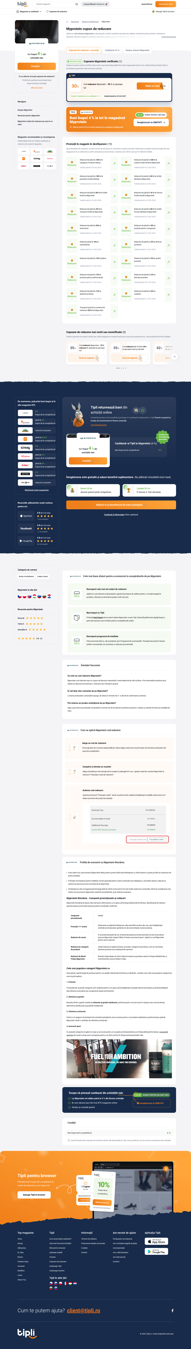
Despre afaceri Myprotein (137, 50)
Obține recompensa (102, 1202)
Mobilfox (21, 1271)
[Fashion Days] (50, 166)
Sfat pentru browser (57, 1248)
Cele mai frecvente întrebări (60, 1243)
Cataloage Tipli (55, 1266)
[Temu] (23, 159)
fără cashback (121, 514)
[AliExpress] (50, 159)
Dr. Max (21, 1252)
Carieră (84, 1252)
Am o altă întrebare (120, 1252)
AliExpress (22, 1248)
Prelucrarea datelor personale (93, 1243)
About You (22, 1280)
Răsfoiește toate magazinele (37, 490)
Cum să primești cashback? (60, 1239)
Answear (21, 1266)
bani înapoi (98, 617)
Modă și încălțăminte (90, 22)
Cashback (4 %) (112, 50)
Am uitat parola (119, 1257)
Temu (20, 1239)
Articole (52, 1257)
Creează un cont (165, 4)
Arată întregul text (169, 37)
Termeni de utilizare (89, 1239)
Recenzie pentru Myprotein (29, 116)
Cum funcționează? (99, 425)
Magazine (75, 22)
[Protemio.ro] (23, 151)
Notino (20, 1257)
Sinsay (20, 1243)
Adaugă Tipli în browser (34, 1195)
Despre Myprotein (25, 110)
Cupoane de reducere (57, 1262)
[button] (176, 357)
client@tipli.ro (83, 1310)
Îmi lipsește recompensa (122, 1239)
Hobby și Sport (42, 576)
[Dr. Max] (23, 166)
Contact (116, 1262)
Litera (20, 1275)
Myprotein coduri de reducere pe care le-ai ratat (35, 123)
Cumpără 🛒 (37, 66)
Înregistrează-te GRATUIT (149, 122)
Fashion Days (23, 1262)
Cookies (84, 1248)
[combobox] (56, 4)
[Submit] (76, 4)
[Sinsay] (37, 159)
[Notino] (37, 166)
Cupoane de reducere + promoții (84, 50)
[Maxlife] (50, 151)
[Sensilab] (37, 151)
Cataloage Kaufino (56, 1271)
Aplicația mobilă (55, 1252)
